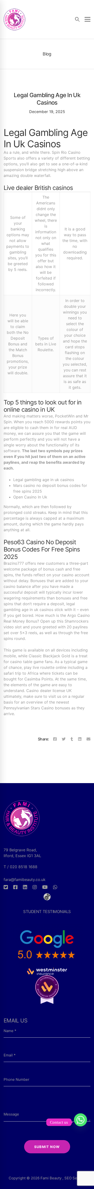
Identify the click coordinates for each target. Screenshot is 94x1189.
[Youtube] (45, 887)
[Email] (88, 739)
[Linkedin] (79, 739)
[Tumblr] (72, 739)
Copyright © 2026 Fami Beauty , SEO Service (47, 1178)
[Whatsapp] (55, 887)
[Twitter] (63, 739)
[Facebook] (55, 739)
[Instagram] (35, 887)
